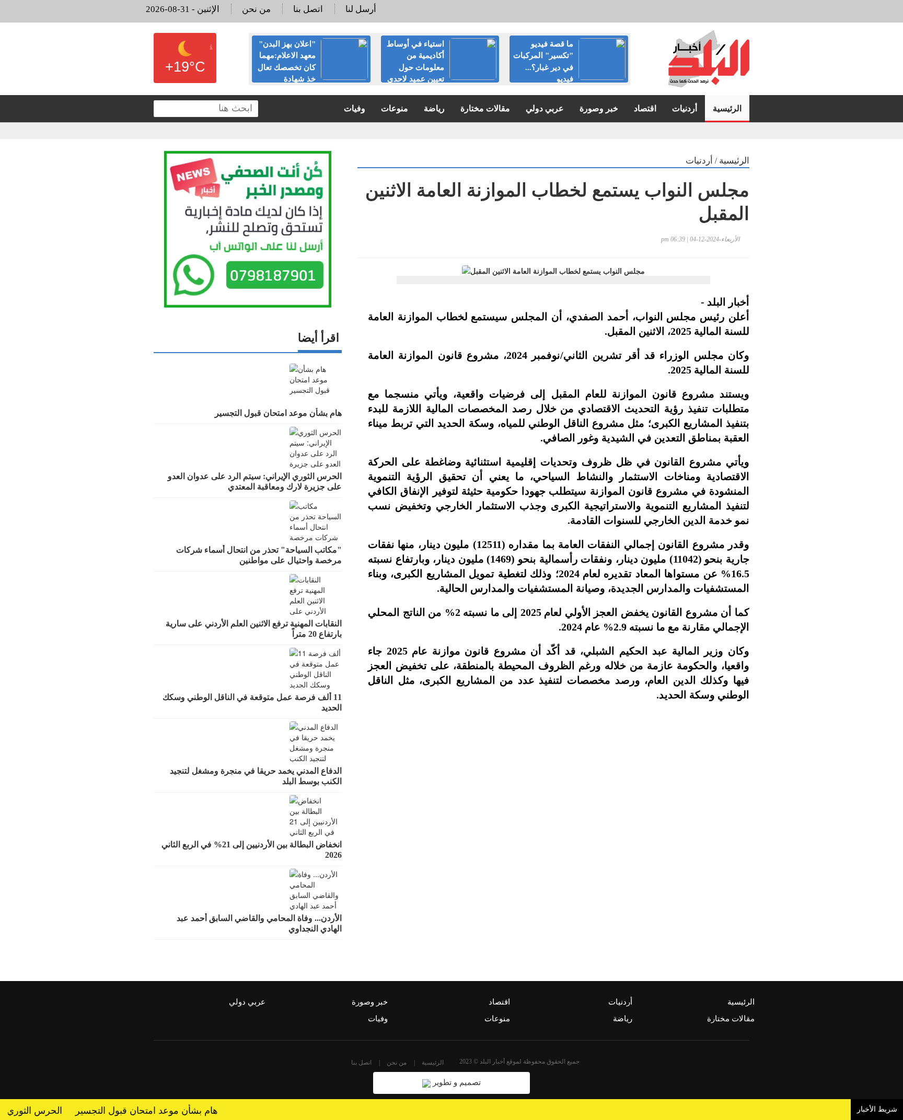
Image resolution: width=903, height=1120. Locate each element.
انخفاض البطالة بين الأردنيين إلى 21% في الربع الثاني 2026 (251, 849)
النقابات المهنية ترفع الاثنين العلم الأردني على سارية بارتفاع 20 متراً (254, 628)
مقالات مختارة (485, 108)
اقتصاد (645, 108)
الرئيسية (727, 108)
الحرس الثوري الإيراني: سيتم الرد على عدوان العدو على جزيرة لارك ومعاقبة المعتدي (255, 481)
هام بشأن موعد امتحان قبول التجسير (278, 413)
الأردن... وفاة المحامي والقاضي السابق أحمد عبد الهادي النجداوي (259, 923)
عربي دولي (545, 108)
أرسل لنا (360, 9)
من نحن (256, 9)
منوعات (394, 108)
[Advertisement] (553, 834)
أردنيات (684, 108)
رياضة (434, 108)
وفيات (354, 108)
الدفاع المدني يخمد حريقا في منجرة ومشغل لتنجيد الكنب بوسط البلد (256, 776)
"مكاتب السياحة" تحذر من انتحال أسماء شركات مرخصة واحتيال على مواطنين (259, 555)
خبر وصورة (599, 108)
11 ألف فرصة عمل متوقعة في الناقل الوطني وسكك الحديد (252, 702)
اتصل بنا (308, 9)
